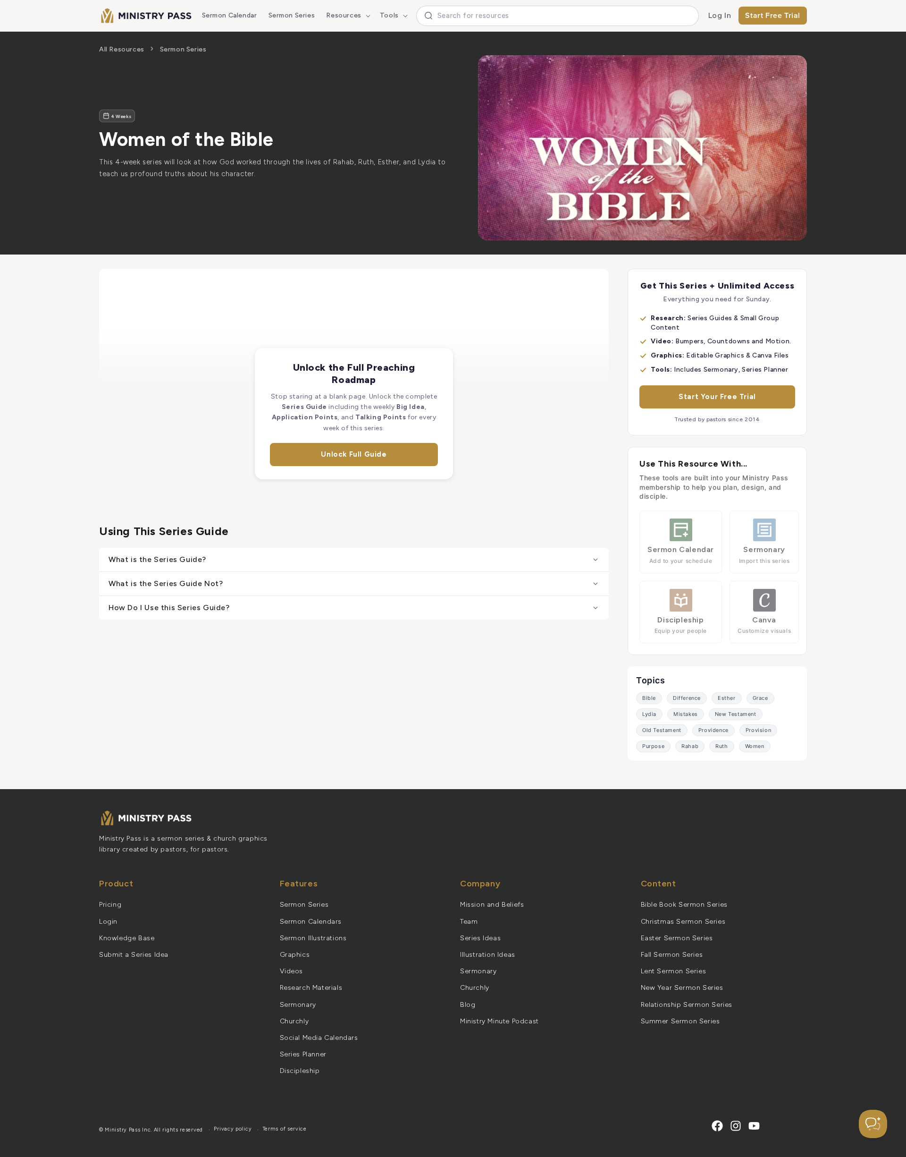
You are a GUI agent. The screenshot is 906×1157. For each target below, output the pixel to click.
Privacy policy (233, 1129)
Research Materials (311, 988)
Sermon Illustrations (313, 938)
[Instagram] (735, 1125)
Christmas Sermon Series (683, 922)
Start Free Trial (772, 15)
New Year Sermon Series (682, 988)
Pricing (110, 905)
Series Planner (303, 1054)
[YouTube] (754, 1125)
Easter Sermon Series (677, 938)
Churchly (294, 1021)
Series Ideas (480, 938)
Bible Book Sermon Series (684, 905)
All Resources (121, 49)
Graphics (295, 955)
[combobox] (557, 16)
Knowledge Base (126, 938)
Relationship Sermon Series (687, 1005)
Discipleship (300, 1071)
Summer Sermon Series (680, 1021)
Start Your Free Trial (717, 396)
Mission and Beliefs (492, 905)
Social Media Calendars (319, 1038)
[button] (347, 16)
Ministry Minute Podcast (499, 1021)
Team (469, 922)
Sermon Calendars (311, 922)
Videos (291, 971)
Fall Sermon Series (672, 955)
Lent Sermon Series (673, 971)
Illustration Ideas (487, 955)
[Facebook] (717, 1125)
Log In (719, 15)
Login (108, 922)
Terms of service (285, 1129)
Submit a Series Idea (133, 955)
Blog (467, 1005)
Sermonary (298, 1005)
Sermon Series (183, 49)
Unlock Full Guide (353, 454)
